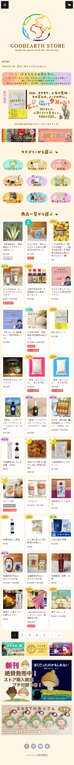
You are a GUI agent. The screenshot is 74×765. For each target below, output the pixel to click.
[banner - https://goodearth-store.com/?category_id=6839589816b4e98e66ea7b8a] (55, 135)
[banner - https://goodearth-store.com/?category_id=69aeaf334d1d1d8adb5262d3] (37, 180)
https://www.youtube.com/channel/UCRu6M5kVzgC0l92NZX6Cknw (40, 746)
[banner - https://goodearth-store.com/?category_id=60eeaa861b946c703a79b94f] (61, 164)
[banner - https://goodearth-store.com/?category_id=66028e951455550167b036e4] (37, 720)
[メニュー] (5, 5)
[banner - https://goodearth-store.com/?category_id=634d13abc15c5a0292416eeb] (13, 649)
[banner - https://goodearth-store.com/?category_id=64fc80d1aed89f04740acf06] (13, 180)
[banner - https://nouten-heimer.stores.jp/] (61, 649)
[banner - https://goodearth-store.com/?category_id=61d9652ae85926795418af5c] (61, 180)
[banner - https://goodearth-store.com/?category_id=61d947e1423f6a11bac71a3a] (37, 649)
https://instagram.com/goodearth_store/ (33, 746)
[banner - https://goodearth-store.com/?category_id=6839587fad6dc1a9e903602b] (37, 197)
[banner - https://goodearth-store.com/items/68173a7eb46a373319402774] (37, 680)
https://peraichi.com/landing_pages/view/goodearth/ (47, 746)
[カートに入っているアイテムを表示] (69, 5)
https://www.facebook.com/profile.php (26, 746)
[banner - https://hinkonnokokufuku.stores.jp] (19, 135)
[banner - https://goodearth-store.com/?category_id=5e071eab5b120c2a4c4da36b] (13, 197)
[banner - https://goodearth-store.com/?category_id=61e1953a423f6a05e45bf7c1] (37, 164)
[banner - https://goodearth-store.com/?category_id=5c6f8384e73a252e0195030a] (13, 164)
